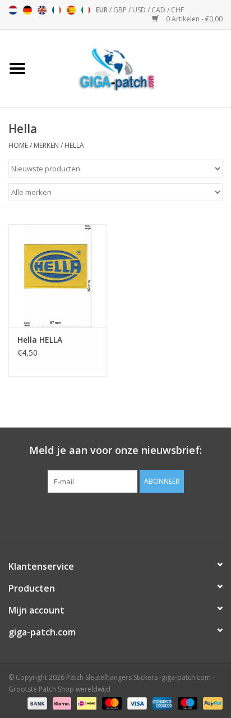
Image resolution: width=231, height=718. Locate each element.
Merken (46, 145)
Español (71, 10)
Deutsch (27, 10)
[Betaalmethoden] (36, 702)
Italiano (85, 10)
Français (56, 10)
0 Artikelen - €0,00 (193, 19)
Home (18, 145)
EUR (102, 10)
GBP (120, 10)
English (42, 10)
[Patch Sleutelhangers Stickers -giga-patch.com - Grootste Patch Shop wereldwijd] (132, 67)
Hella (74, 145)
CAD (159, 10)
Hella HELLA (39, 339)
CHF (177, 10)
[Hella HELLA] (57, 276)
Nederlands (12, 10)
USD (139, 10)
